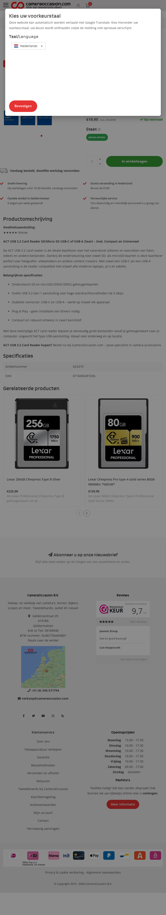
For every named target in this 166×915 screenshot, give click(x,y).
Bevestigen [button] (23, 106)
